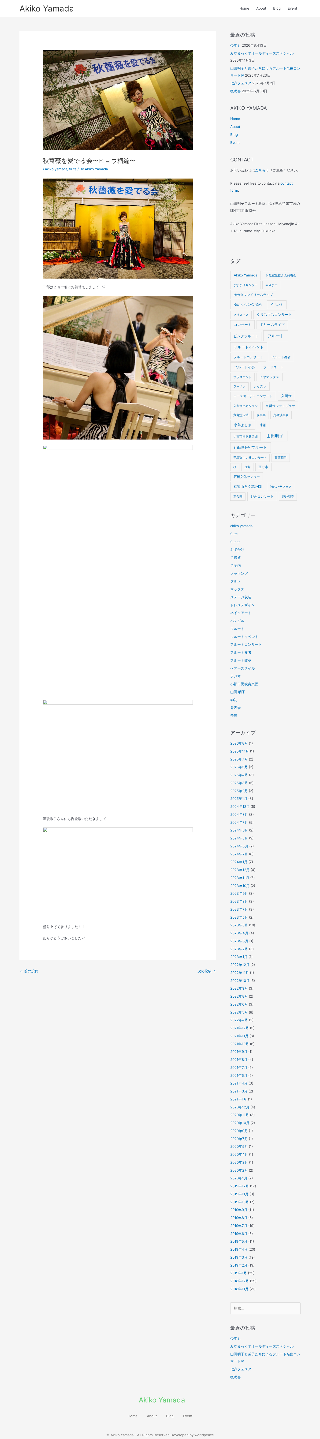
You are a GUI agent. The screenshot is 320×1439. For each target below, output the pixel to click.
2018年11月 (239, 1289)
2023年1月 (239, 956)
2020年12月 (239, 1107)
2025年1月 (238, 798)
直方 (247, 467)
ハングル (237, 621)
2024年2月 (239, 854)
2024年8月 (239, 814)
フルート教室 (240, 660)
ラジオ (235, 676)
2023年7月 (239, 909)
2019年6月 (238, 1233)
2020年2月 (239, 1170)
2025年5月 (239, 767)
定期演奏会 (281, 415)
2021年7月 (238, 1067)
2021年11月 (239, 1036)
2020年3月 (239, 1162)
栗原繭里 (281, 457)
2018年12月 (239, 1281)
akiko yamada (56, 169)
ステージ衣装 (240, 597)
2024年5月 (239, 838)
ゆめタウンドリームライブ (253, 295)
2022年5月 (239, 1012)
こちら (260, 170)
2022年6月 (239, 1004)
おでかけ (237, 549)
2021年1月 (238, 1099)
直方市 (263, 467)
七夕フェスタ (240, 83)
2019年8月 (238, 1217)
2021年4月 (239, 1083)
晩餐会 (235, 91)
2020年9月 (239, 1131)
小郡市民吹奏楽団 (245, 436)
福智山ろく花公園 (248, 487)
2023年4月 (239, 933)
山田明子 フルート (250, 447)
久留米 (286, 396)
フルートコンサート (248, 357)
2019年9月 (238, 1210)
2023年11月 (239, 878)
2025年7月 (239, 759)
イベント (276, 304)
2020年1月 (238, 1178)
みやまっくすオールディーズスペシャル (262, 53)
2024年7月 (239, 822)
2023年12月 (240, 870)
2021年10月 (239, 1044)
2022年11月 (239, 972)
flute (73, 169)
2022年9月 (239, 988)
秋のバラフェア (280, 486)
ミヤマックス (269, 377)
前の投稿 (29, 971)
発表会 (235, 707)
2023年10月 (240, 886)
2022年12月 (239, 964)
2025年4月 (239, 775)
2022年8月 (239, 996)
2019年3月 (239, 1257)
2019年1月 (238, 1273)
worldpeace (204, 1435)
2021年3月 (239, 1091)
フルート (275, 335)
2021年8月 (238, 1059)
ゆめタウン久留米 (248, 304)
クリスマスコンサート (274, 315)
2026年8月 (239, 743)
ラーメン (239, 386)
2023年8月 (239, 901)
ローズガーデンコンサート (253, 396)
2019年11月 (239, 1194)
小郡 (263, 425)
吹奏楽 (261, 415)
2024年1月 (239, 862)
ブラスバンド (242, 377)
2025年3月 (239, 783)
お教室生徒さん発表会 (281, 275)
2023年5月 (239, 925)
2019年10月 (239, 1202)
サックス (237, 589)
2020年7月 (239, 1139)
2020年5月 (239, 1146)
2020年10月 (239, 1123)
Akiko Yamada (46, 8)
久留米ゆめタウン (245, 406)
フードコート (273, 367)
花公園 (237, 496)
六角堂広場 (241, 415)
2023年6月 (239, 917)
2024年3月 (239, 846)
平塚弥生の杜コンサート (250, 457)
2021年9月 (238, 1051)
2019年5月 (238, 1241)
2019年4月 (239, 1249)
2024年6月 (239, 830)
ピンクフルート (246, 336)
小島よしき (242, 425)
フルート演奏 (244, 367)
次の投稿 (206, 971)
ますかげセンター (245, 285)
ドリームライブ (272, 325)
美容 (233, 715)
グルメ (235, 581)
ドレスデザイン (242, 605)
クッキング (239, 573)
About (261, 8)
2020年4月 (239, 1154)
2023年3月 (239, 941)
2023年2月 (239, 949)
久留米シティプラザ (280, 406)
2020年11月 (239, 1115)
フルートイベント (249, 347)
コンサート (242, 324)
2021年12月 (239, 1028)
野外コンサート (262, 496)
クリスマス (241, 315)
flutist (235, 542)
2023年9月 (239, 893)
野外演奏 (288, 496)
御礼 (233, 700)
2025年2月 (239, 791)
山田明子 (275, 435)
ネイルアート (240, 613)
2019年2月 (238, 1265)
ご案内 (235, 565)
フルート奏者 (281, 357)
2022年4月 (239, 1020)
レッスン (260, 386)
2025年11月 (239, 751)
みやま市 (271, 285)
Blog (277, 8)
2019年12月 (239, 1186)
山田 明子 (237, 692)
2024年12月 (240, 806)
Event (292, 8)
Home (244, 8)
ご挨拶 (235, 557)
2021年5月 (238, 1075)
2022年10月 (239, 980)
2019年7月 (238, 1225)
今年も (235, 45)
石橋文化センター (247, 477)
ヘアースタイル (242, 668)
